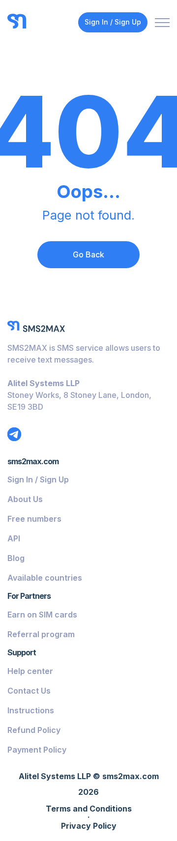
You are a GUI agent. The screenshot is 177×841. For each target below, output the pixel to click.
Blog (16, 558)
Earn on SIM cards (42, 614)
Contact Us (29, 691)
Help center (30, 671)
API (13, 538)
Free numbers (34, 519)
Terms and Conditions (89, 809)
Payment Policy (36, 750)
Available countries (44, 578)
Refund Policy (33, 730)
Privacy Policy (89, 826)
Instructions (30, 710)
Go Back (88, 254)
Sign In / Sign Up (113, 22)
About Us (25, 499)
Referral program (41, 634)
